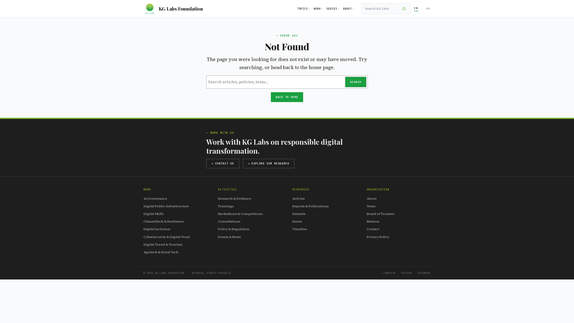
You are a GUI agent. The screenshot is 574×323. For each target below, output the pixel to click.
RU (428, 8)
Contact (373, 229)
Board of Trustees (380, 214)
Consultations (229, 221)
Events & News (229, 237)
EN (416, 8)
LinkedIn (388, 273)
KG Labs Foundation (181, 8)
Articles (298, 198)
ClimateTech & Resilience (164, 221)
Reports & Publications (310, 206)
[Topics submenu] (309, 8)
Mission (373, 221)
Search (355, 82)
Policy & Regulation (233, 229)
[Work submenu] (322, 8)
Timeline (299, 229)
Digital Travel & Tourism (163, 244)
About (371, 198)
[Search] (404, 8)
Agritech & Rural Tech (161, 252)
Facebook (423, 273)
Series (297, 221)
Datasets (299, 214)
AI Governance (155, 198)
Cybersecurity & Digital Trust (167, 237)
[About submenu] (353, 8)
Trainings (226, 206)
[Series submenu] (338, 8)
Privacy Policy (378, 237)
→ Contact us (222, 163)
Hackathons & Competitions (240, 214)
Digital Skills (154, 214)
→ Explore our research (268, 163)
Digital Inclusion (157, 229)
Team (371, 206)
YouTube (406, 273)
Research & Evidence (234, 198)
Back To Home (287, 97)
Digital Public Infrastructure (166, 206)
